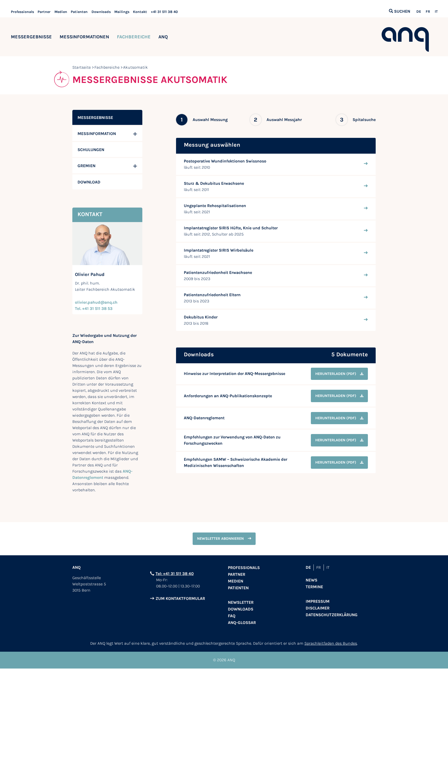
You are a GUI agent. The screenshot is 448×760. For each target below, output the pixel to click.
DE (418, 11)
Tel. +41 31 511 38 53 (94, 308)
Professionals (22, 12)
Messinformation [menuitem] (97, 133)
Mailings (121, 12)
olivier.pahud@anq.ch (96, 302)
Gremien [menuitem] (86, 165)
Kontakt (140, 12)
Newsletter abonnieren (220, 538)
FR (428, 11)
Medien (60, 12)
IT (436, 11)
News (311, 580)
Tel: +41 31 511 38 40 (175, 573)
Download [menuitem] (89, 182)
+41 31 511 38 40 (164, 12)
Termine (314, 586)
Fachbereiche (134, 37)
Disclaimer (318, 608)
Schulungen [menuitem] (91, 149)
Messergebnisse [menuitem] (95, 117)
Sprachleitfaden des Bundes (330, 643)
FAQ (231, 615)
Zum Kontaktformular (180, 598)
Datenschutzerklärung (332, 614)
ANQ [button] (163, 37)
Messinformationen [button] (84, 37)
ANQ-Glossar (242, 622)
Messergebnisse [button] (31, 37)
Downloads (101, 12)
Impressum (318, 601)
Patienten (79, 12)
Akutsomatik (135, 67)
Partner (44, 12)
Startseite (81, 67)
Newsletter (241, 602)
